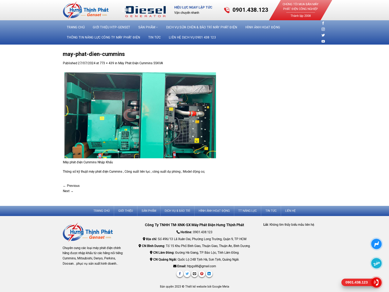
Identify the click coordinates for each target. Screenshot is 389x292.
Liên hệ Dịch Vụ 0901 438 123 (192, 37)
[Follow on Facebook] (323, 23)
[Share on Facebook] (179, 274)
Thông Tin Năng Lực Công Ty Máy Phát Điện (103, 37)
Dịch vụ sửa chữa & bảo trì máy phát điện (201, 27)
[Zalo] (376, 263)
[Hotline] (376, 282)
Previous (71, 186)
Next (68, 191)
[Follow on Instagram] (323, 29)
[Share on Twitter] (187, 274)
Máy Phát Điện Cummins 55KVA (140, 63)
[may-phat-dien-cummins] (141, 115)
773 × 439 (107, 63)
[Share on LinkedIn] (209, 274)
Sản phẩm (146, 27)
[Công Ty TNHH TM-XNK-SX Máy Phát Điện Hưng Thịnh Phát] (89, 10)
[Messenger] (376, 244)
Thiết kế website (196, 286)
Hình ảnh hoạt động (262, 27)
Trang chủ (76, 27)
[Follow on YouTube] (323, 42)
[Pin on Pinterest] (202, 274)
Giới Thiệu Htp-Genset (111, 27)
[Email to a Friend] (194, 274)
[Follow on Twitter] (323, 35)
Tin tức (154, 37)
